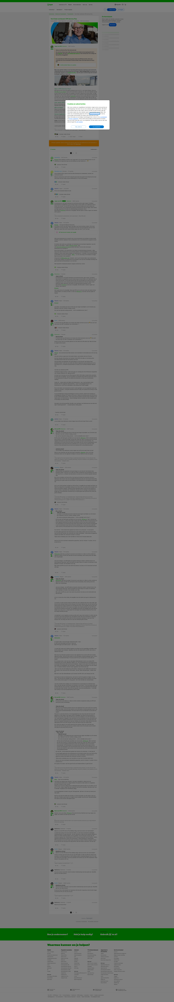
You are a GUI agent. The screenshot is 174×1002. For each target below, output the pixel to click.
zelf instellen (79, 122)
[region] (87, 114)
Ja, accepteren (96, 126)
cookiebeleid (103, 117)
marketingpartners (94, 113)
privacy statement (73, 118)
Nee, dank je (78, 126)
